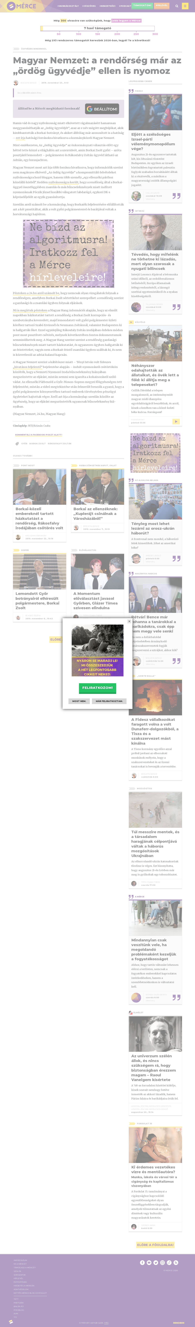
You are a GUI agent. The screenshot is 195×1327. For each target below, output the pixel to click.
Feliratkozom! (97, 688)
